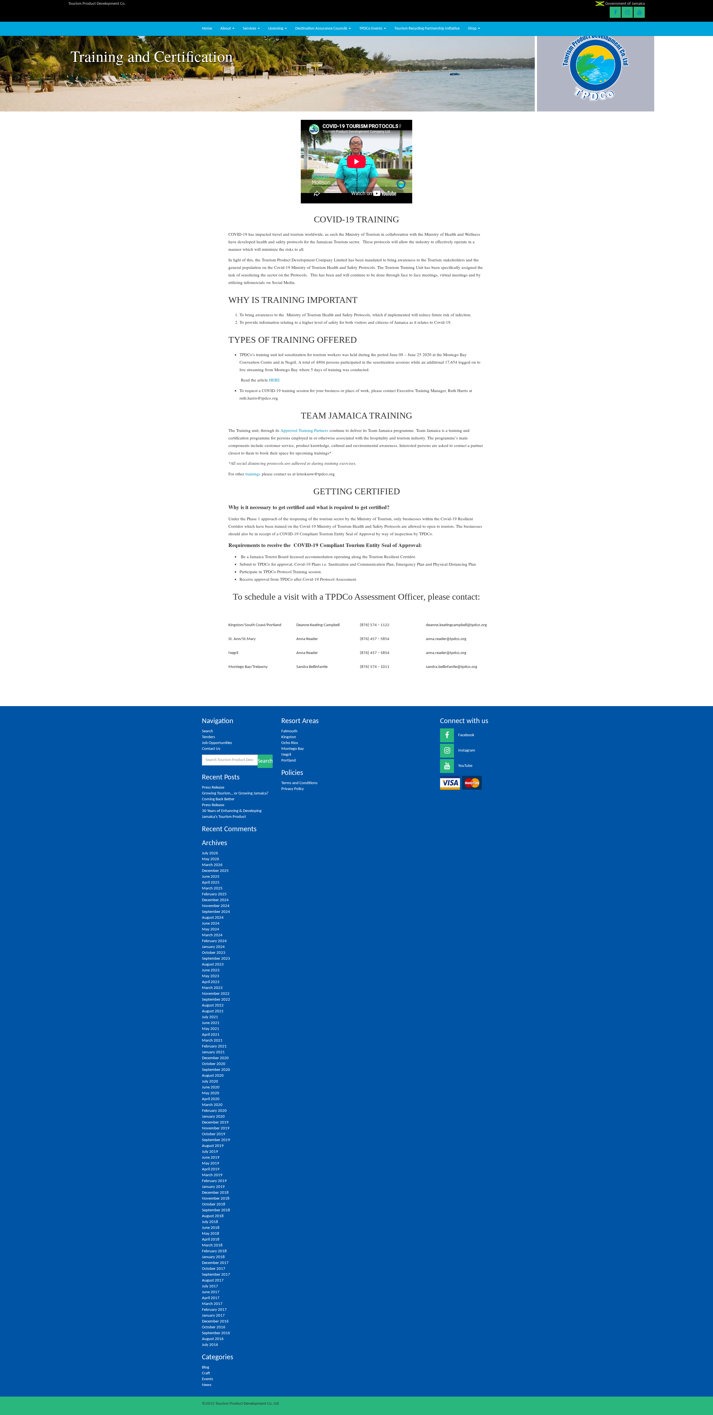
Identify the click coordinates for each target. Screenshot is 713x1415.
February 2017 (214, 1310)
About (226, 28)
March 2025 (212, 888)
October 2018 (213, 1204)
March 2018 (212, 1245)
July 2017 (210, 1286)
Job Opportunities (217, 743)
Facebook (466, 735)
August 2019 (213, 1146)
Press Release (213, 788)
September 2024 (216, 912)
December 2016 (215, 1321)
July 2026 (210, 853)
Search (207, 731)
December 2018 (215, 1193)
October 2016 (213, 1327)
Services (250, 28)
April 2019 (210, 1169)
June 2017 (210, 1292)
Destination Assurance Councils (321, 28)
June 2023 (210, 970)
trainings (252, 473)
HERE (274, 380)
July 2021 (210, 1017)
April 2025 (210, 883)
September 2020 (216, 1070)
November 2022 (215, 994)
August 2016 (213, 1339)
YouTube (465, 766)
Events (207, 1379)
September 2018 (216, 1210)
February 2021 (214, 1046)
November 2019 (215, 1128)
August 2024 (213, 918)
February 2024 (214, 941)
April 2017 (210, 1298)
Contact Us (211, 749)
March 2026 (212, 865)
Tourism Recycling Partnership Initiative (427, 28)
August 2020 (213, 1076)
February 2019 (214, 1181)
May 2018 (210, 1234)
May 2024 (210, 929)
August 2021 (213, 1011)
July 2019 (210, 1152)
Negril (286, 755)
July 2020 (210, 1082)
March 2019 (212, 1175)
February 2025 (214, 894)
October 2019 (213, 1134)
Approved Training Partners (304, 430)
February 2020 (214, 1111)
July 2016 (210, 1345)
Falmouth (289, 731)
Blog (205, 1367)
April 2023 (210, 982)
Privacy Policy (292, 789)
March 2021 (212, 1041)
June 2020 (210, 1087)
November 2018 (215, 1199)
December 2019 (215, 1122)
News (206, 1385)
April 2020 (210, 1099)
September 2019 (216, 1140)
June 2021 (210, 1023)
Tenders (208, 737)
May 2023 (210, 976)
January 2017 (213, 1316)
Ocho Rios (289, 743)
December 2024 (215, 900)
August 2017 (213, 1280)
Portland (288, 760)
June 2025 (210, 877)
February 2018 (214, 1251)
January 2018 (213, 1257)
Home (207, 28)
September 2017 (216, 1275)
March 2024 (212, 935)
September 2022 (216, 1000)
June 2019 (210, 1158)
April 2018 (210, 1239)
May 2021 (210, 1029)
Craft (206, 1373)
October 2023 (213, 953)
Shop (472, 28)
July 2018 (210, 1222)
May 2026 (210, 859)
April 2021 (210, 1035)
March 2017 (212, 1304)
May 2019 (210, 1163)
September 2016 (216, 1333)
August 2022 (213, 1005)
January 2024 (213, 947)
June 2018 (210, 1228)
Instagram (466, 750)
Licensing (276, 28)
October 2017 (213, 1269)
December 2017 (215, 1263)
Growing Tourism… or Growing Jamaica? (235, 793)
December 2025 (215, 871)
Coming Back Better (218, 799)
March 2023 (212, 988)
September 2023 (216, 959)
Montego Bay (292, 749)
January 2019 (213, 1187)
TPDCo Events (371, 28)
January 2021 (213, 1052)
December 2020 (215, 1058)
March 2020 (212, 1105)
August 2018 (213, 1216)
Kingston (288, 737)
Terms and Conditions (299, 783)
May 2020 (210, 1093)
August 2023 (213, 964)
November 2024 (215, 906)
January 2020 (213, 1117)
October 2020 (213, 1064)
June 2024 (210, 924)
